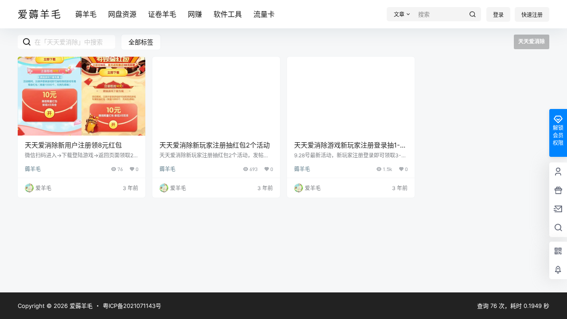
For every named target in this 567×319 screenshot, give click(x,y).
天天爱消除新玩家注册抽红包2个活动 (214, 145)
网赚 (195, 14)
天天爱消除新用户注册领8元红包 (73, 145)
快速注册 (532, 15)
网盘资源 (122, 14)
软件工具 (228, 14)
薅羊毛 (86, 14)
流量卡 (264, 14)
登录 (498, 15)
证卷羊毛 (162, 14)
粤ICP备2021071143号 (132, 305)
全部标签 (140, 42)
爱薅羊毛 (80, 305)
